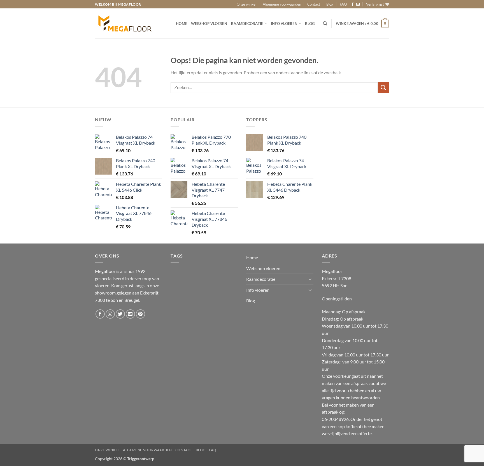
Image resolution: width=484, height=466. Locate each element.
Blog (329, 4)
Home (181, 23)
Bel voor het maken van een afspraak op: (353, 419)
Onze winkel (246, 4)
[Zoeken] (325, 23)
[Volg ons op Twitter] (120, 314)
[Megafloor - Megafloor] (130, 23)
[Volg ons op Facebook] (352, 4)
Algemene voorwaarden (282, 4)
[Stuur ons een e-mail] (358, 4)
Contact (313, 4)
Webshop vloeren (209, 23)
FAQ (343, 4)
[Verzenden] (383, 87)
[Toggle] (310, 279)
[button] (362, 23)
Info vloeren (284, 23)
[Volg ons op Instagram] (110, 314)
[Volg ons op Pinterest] (140, 314)
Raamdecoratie (247, 23)
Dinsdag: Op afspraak (342, 318)
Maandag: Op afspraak (344, 311)
